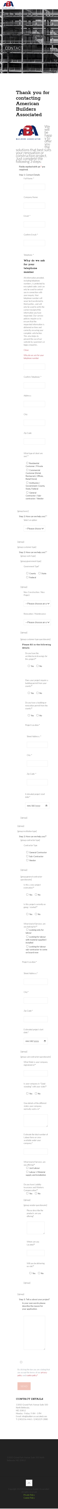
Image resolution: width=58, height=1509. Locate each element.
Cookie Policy (29, 1498)
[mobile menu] (53, 4)
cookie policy (31, 1375)
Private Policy (29, 1495)
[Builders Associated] (8, 4)
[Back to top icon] (29, 1483)
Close (26, 350)
